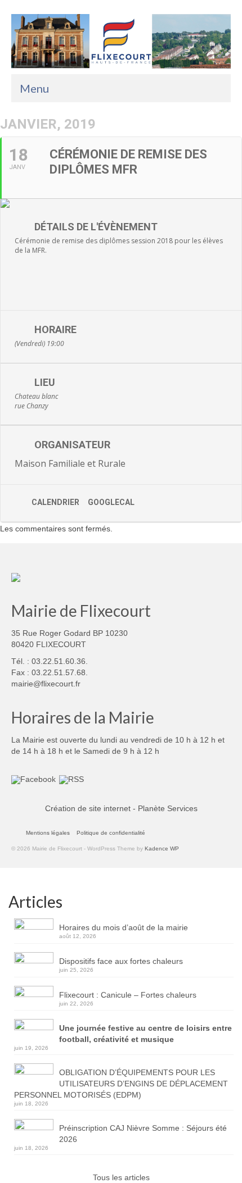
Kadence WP (162, 848)
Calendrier (55, 502)
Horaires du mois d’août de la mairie (123, 927)
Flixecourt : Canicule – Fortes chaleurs (127, 994)
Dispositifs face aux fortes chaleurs (121, 961)
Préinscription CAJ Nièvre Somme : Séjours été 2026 (143, 1133)
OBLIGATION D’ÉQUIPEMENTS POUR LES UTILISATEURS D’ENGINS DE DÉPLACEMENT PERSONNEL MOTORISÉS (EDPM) (121, 1083)
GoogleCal (111, 502)
